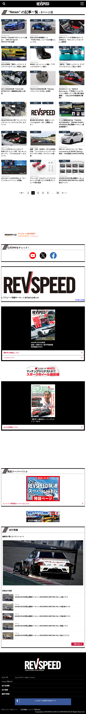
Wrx (19, 20)
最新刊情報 (6, 694)
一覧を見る (77, 644)
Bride (48, 47)
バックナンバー (8, 358)
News (7, 20)
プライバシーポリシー (9, 709)
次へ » (64, 193)
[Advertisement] (21, 215)
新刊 (19, 47)
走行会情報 (6, 686)
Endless (47, 20)
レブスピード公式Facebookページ (45, 700)
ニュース (5, 677)
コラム (27, 677)
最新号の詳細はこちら (11, 353)
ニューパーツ (19, 677)
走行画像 (5, 690)
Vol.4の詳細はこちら (10, 427)
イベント (32, 677)
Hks (6, 103)
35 (58, 193)
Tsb (48, 103)
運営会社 (37, 709)
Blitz (6, 132)
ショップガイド (7, 681)
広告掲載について (26, 709)
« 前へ (21, 193)
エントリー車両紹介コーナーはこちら (16, 503)
